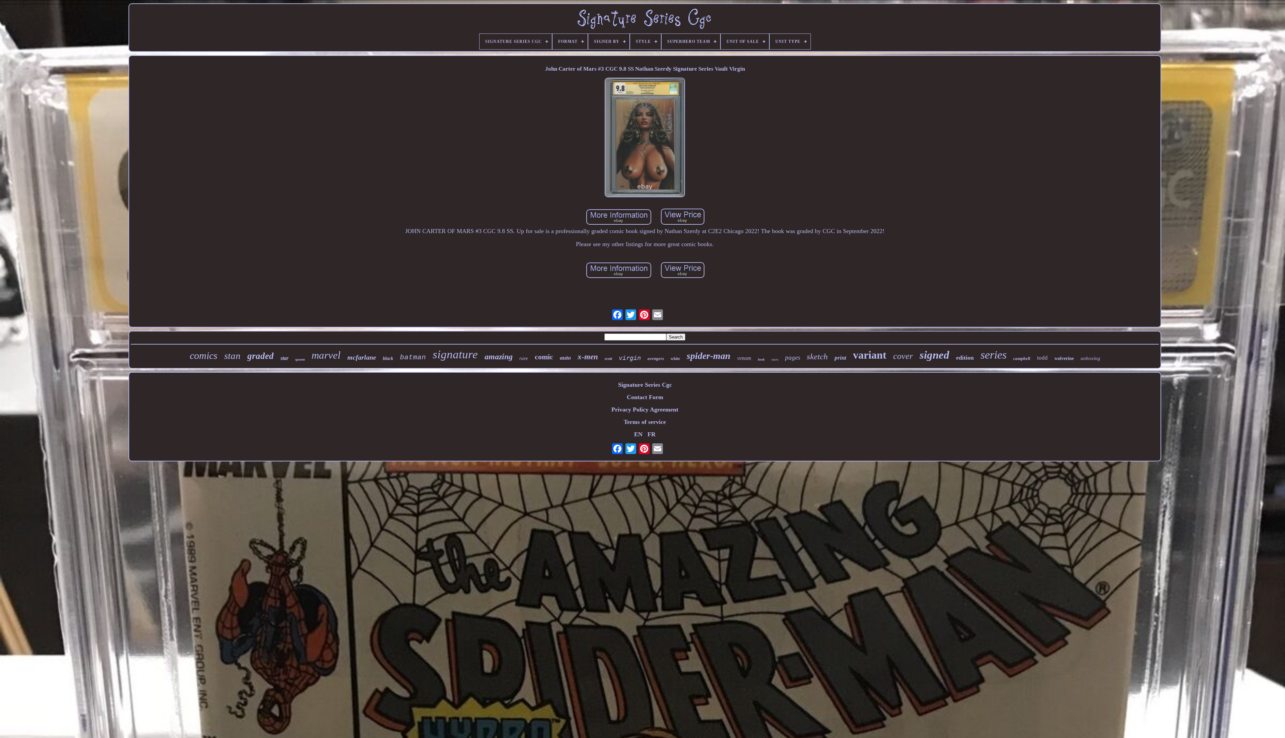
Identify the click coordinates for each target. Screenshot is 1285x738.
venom (744, 358)
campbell (1021, 358)
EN (638, 434)
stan (232, 355)
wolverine (1064, 358)
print (840, 358)
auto (565, 357)
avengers (656, 358)
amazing (499, 356)
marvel (326, 355)
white (675, 358)
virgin (630, 357)
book (761, 359)
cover (903, 356)
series (993, 355)
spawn (300, 359)
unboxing (1090, 358)
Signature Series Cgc (645, 384)
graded (260, 356)
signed (934, 355)
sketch (817, 356)
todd (1042, 358)
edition (965, 357)
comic (544, 357)
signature (455, 354)
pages (792, 357)
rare (523, 358)
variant (869, 355)
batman (413, 357)
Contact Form (645, 397)
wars (774, 359)
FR (652, 434)
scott (608, 358)
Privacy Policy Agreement (644, 409)
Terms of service (645, 422)
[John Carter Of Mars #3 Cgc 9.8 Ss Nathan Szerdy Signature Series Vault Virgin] (645, 138)
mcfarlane (361, 357)
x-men (588, 357)
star (284, 358)
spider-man (709, 356)
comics (204, 355)
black (388, 358)
